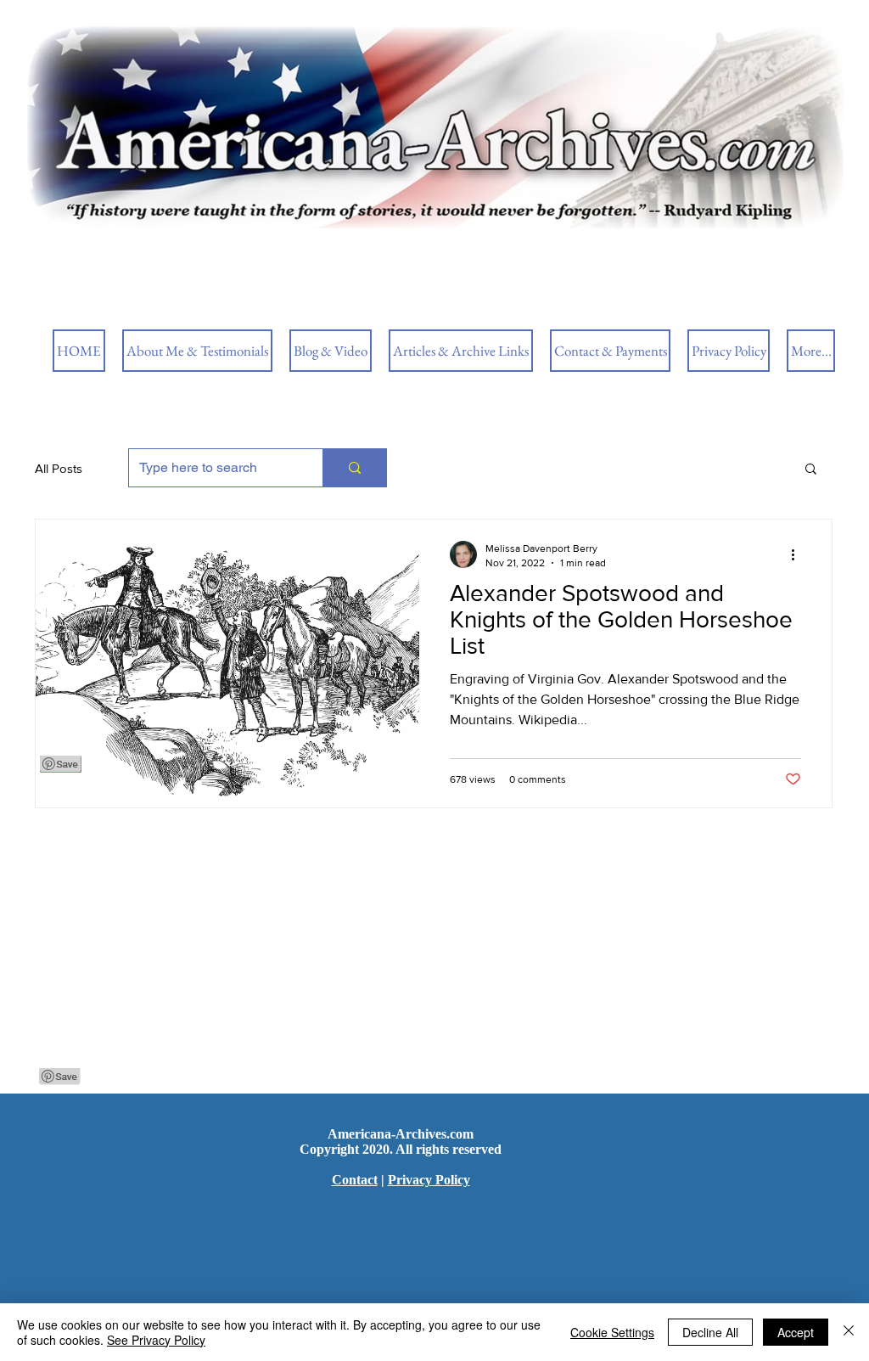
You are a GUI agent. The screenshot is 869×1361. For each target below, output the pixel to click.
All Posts (58, 468)
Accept (795, 1332)
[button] (811, 470)
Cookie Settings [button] (612, 1332)
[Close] (848, 1332)
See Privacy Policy (156, 1339)
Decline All (710, 1332)
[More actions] (798, 554)
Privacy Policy (429, 1180)
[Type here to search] (354, 467)
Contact (355, 1180)
